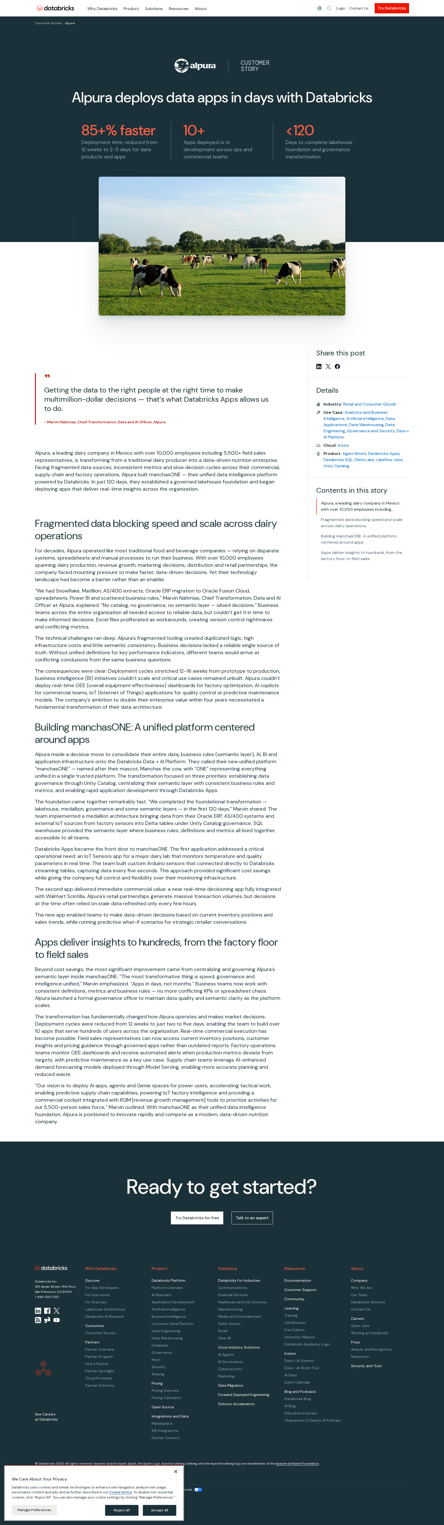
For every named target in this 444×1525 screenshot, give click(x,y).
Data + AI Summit (299, 1360)
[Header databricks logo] (55, 8)
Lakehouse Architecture (105, 1309)
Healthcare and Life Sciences (242, 1302)
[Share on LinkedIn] (318, 366)
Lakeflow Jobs (389, 459)
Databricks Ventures (368, 1302)
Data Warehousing (366, 424)
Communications (232, 1287)
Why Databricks (102, 8)
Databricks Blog (297, 1398)
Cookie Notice (120, 1492)
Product (131, 8)
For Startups (96, 1302)
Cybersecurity (230, 1369)
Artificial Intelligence (365, 418)
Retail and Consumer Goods (369, 404)
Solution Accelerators (236, 1404)
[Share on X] (328, 366)
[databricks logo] (51, 1268)
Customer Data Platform (172, 1323)
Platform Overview (167, 1287)
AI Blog (290, 1406)
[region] (94, 1493)
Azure (343, 445)
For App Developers (102, 1287)
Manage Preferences (34, 1510)
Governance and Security (371, 431)
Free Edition (294, 1329)
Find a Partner (97, 1363)
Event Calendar (297, 1382)
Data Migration (230, 1385)
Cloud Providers (98, 1378)
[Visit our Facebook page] (47, 1311)
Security (159, 1367)
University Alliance (299, 1337)
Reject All (122, 1510)
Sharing (158, 1374)
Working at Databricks (369, 1333)
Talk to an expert (252, 1218)
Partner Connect (166, 1438)
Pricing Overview (165, 1390)
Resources (179, 8)
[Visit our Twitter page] (56, 1311)
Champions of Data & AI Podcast (312, 1420)
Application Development (173, 1302)
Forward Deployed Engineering (243, 1394)
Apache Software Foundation (297, 1463)
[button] (329, 8)
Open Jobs (360, 1325)
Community (294, 1299)
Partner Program (99, 1356)
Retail (222, 1331)
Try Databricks (392, 8)
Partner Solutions (100, 1385)
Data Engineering (166, 1331)
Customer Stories (48, 23)
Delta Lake (364, 459)
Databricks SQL (338, 459)
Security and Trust (366, 1365)
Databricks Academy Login (307, 1344)
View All (224, 1338)
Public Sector (229, 1323)
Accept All (159, 1510)
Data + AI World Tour (301, 1368)
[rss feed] (38, 1320)
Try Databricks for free (197, 1218)
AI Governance (230, 1361)
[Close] (175, 1471)
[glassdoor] (47, 1320)
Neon (156, 1359)
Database (160, 1345)
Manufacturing (230, 1309)
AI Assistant (161, 1295)
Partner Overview (99, 1349)
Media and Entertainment (239, 1316)
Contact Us (358, 8)
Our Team (359, 1295)
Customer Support (300, 1289)
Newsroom (360, 1356)
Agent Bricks (354, 453)
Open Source (163, 1407)
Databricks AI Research (104, 1316)
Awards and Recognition (371, 1349)
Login (340, 8)
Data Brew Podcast (300, 1413)
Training (290, 1315)
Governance (162, 1352)
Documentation (297, 1280)
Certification (295, 1322)
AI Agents (226, 1354)
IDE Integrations (165, 1430)
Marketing (226, 1376)
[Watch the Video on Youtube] (56, 1320)
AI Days (290, 1375)
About (201, 8)
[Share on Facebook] (337, 366)
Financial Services (233, 1295)
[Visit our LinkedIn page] (38, 1311)
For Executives (97, 1295)
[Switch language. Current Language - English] (320, 8)
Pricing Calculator (166, 1397)
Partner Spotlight (99, 1371)
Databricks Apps (384, 453)
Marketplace (162, 1423)
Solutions (154, 8)
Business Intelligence (169, 1316)
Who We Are (361, 1287)
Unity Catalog (336, 466)
